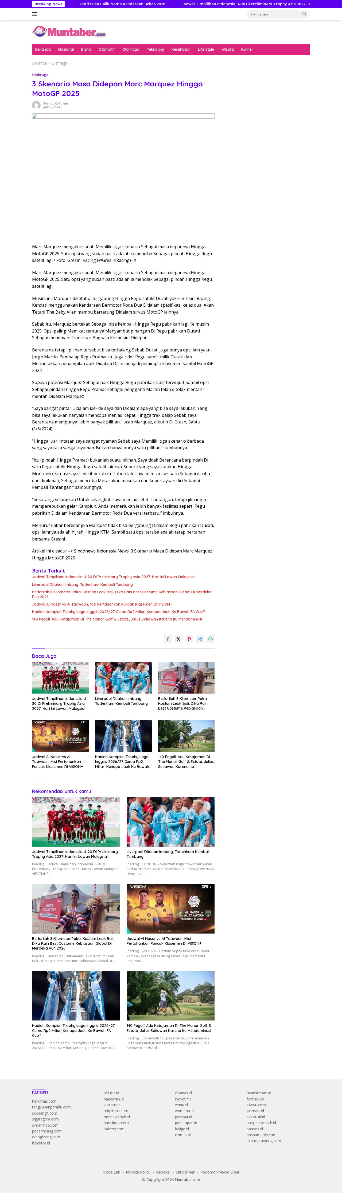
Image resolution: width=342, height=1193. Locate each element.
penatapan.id (186, 1122)
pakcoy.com (114, 1128)
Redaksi (163, 1172)
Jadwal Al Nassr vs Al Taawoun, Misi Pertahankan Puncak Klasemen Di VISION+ (102, 604)
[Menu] (35, 14)
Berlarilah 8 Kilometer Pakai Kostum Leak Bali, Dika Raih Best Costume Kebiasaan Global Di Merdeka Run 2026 (122, 594)
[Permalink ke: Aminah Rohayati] (36, 104)
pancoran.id (114, 1099)
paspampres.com (262, 1134)
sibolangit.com (44, 1113)
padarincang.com (47, 1131)
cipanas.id (183, 1092)
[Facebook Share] (168, 639)
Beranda (43, 49)
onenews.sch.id (117, 1116)
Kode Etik (111, 1172)
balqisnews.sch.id (261, 1122)
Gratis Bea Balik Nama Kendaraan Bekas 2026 (95, 4)
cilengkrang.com (46, 1136)
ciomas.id (183, 1134)
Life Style (206, 49)
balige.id (182, 1128)
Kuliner (247, 49)
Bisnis (86, 49)
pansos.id (255, 1128)
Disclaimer (185, 1172)
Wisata (227, 49)
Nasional (66, 49)
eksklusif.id (256, 1116)
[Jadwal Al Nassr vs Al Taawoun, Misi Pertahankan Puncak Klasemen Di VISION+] (60, 736)
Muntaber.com (187, 1179)
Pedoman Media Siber (220, 1172)
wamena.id (184, 1110)
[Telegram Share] (200, 639)
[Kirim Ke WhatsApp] (211, 639)
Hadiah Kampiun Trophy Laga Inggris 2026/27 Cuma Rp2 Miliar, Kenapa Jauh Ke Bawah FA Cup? (118, 611)
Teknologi (155, 49)
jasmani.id (255, 1110)
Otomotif (107, 49)
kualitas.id (112, 1104)
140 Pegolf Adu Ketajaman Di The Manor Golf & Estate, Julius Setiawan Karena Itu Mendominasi (117, 619)
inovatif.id (183, 1099)
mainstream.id (259, 1092)
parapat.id (183, 1116)
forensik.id (255, 1099)
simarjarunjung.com (264, 1140)
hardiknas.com (116, 1122)
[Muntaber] (69, 31)
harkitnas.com (44, 1101)
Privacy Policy (138, 1172)
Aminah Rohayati (55, 103)
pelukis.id (111, 1092)
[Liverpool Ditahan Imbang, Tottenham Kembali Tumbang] (123, 678)
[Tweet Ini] (178, 639)
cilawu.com (256, 1104)
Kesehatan (181, 49)
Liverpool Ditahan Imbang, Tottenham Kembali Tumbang (82, 584)
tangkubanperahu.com (51, 1107)
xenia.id (181, 1104)
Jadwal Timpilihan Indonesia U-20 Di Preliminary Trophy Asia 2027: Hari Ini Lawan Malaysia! (240, 4)
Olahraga (130, 49)
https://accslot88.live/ (241, 130)
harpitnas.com (116, 1110)
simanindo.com (45, 1125)
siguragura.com (45, 1119)
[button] (304, 14)
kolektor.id (41, 1143)
